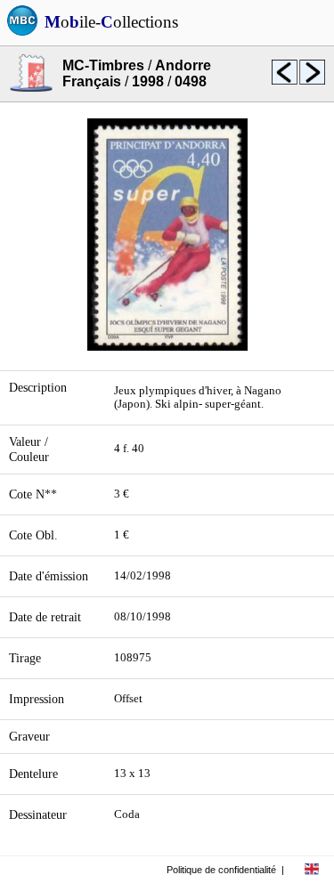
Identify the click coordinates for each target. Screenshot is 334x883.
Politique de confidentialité (221, 869)
